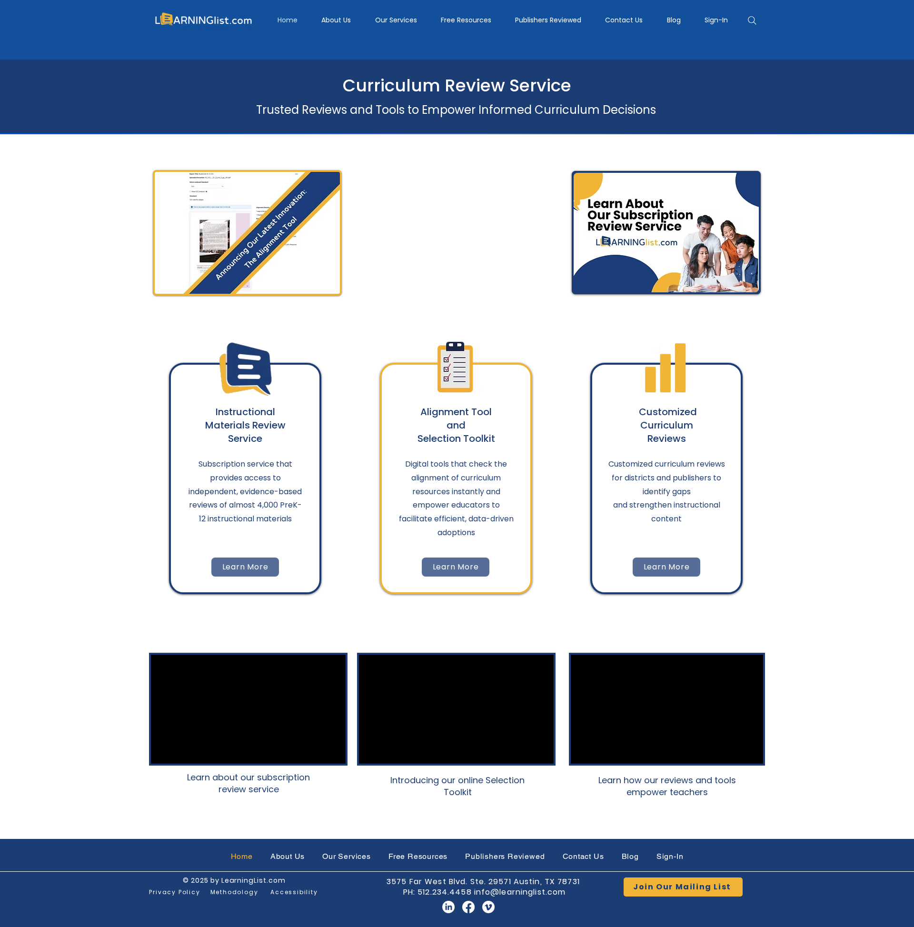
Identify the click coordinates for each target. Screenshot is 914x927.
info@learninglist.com (520, 892)
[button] (396, 20)
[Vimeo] (488, 907)
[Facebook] (468, 907)
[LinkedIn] (448, 907)
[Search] (752, 20)
